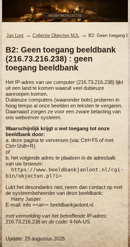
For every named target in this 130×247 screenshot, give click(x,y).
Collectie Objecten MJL (56, 35)
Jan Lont (15, 35)
